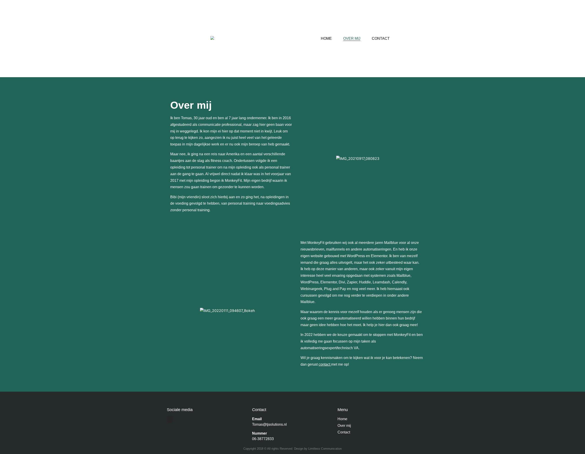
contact (324, 364)
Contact (381, 38)
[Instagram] (170, 419)
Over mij (351, 38)
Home (326, 38)
